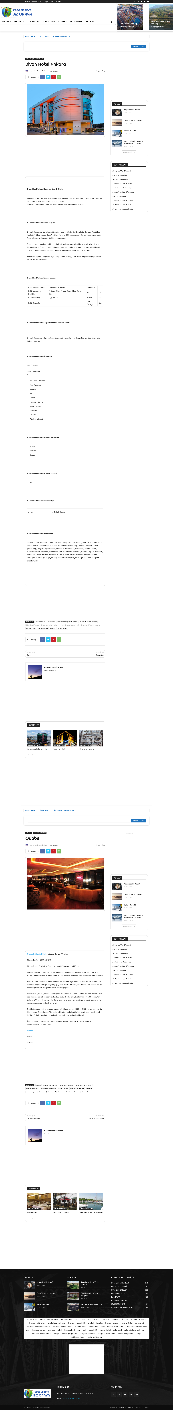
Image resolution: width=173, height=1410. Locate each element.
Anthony (115, 184)
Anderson (115, 188)
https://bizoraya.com (50, 670)
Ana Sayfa (30, 36)
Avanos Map (122, 179)
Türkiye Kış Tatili (130, 131)
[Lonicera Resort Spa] (130, 17)
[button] (110, 22)
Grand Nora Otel (58, 749)
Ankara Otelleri (40, 622)
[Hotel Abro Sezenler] (91, 738)
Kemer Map (127, 188)
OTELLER (44, 36)
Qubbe (29, 655)
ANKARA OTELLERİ (61, 36)
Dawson (115, 209)
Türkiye (52, 628)
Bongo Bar (100, 655)
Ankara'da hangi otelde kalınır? (67, 622)
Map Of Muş (126, 205)
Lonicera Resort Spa (129, 24)
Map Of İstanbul (128, 192)
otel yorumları (43, 628)
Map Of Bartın (127, 184)
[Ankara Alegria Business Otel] (39, 738)
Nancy (114, 171)
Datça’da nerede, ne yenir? (134, 120)
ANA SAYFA (113, 1408)
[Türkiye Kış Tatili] (117, 133)
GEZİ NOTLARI (133, 1408)
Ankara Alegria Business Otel (37, 749)
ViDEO (147, 1408)
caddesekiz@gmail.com (72, 1398)
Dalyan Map (122, 175)
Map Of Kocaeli (125, 171)
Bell (113, 175)
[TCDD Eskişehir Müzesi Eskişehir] (73, 1296)
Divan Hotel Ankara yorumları (90, 625)
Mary (114, 196)
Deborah (115, 192)
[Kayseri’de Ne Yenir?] (117, 112)
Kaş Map (122, 196)
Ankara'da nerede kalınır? (88, 622)
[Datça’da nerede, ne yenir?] (117, 122)
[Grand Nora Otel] (65, 738)
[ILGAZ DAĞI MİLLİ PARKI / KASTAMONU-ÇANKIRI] (117, 143)
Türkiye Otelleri (62, 628)
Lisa (113, 179)
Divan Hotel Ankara (32, 625)
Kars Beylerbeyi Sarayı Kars (91, 1304)
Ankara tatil (51, 622)
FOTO (141, 1408)
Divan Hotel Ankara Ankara (49, 625)
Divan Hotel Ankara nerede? (70, 625)
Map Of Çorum (127, 200)
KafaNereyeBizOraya (126, 26)
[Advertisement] (77, 12)
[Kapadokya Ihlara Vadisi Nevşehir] (73, 1285)
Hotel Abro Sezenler (86, 749)
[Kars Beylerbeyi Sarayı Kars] (73, 1307)
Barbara (115, 205)
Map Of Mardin (127, 209)
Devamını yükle (128, 152)
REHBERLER (122, 1408)
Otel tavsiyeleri (31, 628)
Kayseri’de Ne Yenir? (132, 110)
